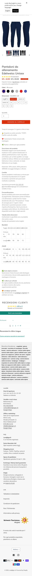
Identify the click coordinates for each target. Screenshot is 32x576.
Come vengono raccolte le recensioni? (12, 336)
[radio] (4, 91)
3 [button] (15, 326)
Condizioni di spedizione (11, 503)
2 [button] (12, 326)
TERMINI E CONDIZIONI (11, 494)
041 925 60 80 (8, 405)
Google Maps (7, 410)
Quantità (4, 112)
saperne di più (10, 483)
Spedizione (15, 82)
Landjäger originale (21, 293)
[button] (6, 77)
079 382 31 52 (8, 424)
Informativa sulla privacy (11, 513)
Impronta (6, 499)
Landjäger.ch (12, 570)
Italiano (15, 549)
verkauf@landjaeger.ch (10, 408)
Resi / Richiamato (9, 508)
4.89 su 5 (20, 306)
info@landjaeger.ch (9, 426)
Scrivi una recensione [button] (15, 313)
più (19, 445)
